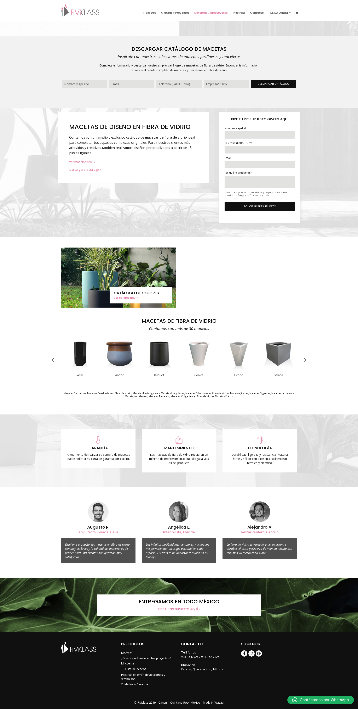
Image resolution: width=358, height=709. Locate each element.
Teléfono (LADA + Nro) (238, 143)
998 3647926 (189, 657)
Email (228, 158)
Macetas (127, 653)
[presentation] (52, 360)
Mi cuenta (127, 663)
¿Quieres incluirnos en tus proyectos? (146, 658)
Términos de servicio (259, 195)
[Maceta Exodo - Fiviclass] (239, 370)
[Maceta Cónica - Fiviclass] (199, 370)
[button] (320, 700)
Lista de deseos (135, 669)
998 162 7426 (210, 657)
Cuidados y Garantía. (135, 684)
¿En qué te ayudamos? (238, 172)
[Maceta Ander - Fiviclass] (119, 370)
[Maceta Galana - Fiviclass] (278, 370)
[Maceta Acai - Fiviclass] (80, 370)
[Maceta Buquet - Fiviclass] (159, 370)
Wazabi (219, 702)
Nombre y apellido (236, 128)
